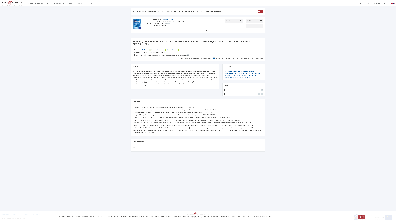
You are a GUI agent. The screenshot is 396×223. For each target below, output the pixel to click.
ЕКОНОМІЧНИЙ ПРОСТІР (155, 11)
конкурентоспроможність (233, 75)
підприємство (243, 73)
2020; (169, 11)
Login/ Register (381, 3)
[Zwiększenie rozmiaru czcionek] (364, 3)
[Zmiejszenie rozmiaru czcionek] (357, 3)
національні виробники (246, 71)
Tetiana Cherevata (157, 50)
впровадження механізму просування (237, 77)
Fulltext (228, 90)
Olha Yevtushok (172, 50)
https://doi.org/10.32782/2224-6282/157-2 (238, 94)
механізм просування (249, 75)
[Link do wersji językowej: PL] (392, 3)
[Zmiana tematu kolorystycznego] (368, 3)
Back (260, 11)
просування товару (231, 71)
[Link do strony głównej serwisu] (13, 3)
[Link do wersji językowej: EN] (394, 3)
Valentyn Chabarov (142, 50)
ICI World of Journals (139, 11)
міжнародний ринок (255, 73)
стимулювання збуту (231, 73)
